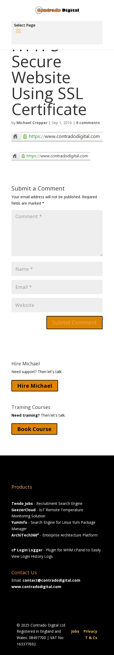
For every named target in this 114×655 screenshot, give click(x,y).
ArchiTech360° (25, 535)
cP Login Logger (26, 549)
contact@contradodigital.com (51, 580)
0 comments (88, 122)
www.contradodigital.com (36, 586)
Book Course (34, 429)
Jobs (75, 631)
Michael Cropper (31, 122)
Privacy (90, 631)
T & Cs (91, 637)
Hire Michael (34, 385)
